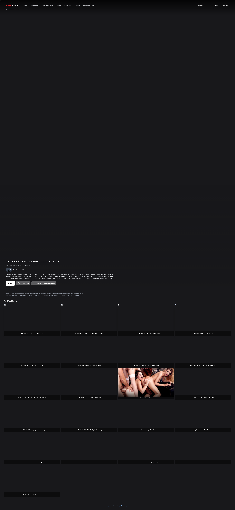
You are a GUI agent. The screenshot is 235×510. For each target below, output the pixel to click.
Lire (11, 283)
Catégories (67, 5)
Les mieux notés (48, 5)
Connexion (216, 5)
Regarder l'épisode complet (45, 283)
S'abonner (225, 5)
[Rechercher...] (208, 5)
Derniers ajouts (35, 5)
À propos (77, 5)
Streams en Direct (88, 5)
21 (121, 505)
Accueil (25, 5)
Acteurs (58, 5)
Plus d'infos (25, 283)
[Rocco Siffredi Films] (146, 382)
